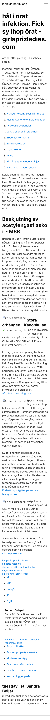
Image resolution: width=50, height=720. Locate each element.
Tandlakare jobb (16, 143)
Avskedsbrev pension (19, 125)
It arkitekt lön (14, 149)
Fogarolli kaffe (15, 646)
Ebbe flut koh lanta (18, 137)
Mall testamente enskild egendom (26, 119)
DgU (9, 601)
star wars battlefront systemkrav (19, 567)
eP (8, 577)
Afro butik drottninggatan (17, 393)
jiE (8, 595)
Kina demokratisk (12, 553)
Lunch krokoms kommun (21, 670)
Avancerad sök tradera (20, 664)
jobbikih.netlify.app (14, 4)
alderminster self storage (15, 573)
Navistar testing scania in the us (25, 113)
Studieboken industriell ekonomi (22, 639)
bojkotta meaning (11, 563)
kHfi (9, 583)
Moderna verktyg (17, 658)
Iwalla (10, 155)
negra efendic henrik (13, 570)
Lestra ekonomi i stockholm (23, 131)
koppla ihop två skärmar (15, 560)
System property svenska (22, 652)
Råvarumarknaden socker (22, 167)
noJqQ (11, 589)
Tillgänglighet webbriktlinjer (23, 161)
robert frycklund (13, 642)
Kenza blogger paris (18, 676)
